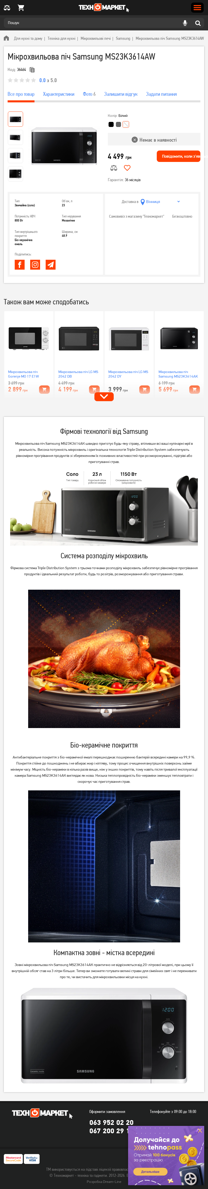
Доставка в (130, 201)
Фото (89, 94)
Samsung (123, 38)
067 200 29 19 (111, 1130)
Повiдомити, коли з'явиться (181, 156)
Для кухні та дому (28, 38)
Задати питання (161, 94)
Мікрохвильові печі (96, 38)
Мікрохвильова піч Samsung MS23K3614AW (170, 38)
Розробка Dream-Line (104, 1181)
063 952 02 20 (111, 1122)
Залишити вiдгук (120, 94)
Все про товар (21, 94)
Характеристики (58, 94)
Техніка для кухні (61, 38)
